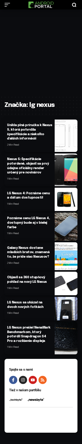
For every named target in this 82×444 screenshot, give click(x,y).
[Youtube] (33, 380)
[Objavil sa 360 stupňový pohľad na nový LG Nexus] (66, 283)
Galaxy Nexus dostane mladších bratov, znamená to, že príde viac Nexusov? (28, 252)
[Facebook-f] (13, 380)
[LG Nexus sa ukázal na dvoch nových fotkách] (66, 308)
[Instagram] (23, 380)
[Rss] (42, 380)
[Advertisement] (41, 52)
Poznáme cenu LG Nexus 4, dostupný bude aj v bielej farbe (28, 223)
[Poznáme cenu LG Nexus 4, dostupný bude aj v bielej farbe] (66, 226)
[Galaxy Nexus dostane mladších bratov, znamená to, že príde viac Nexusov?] (66, 256)
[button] (8, 5)
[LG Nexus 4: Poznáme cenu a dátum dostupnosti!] (66, 199)
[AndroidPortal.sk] (41, 4)
